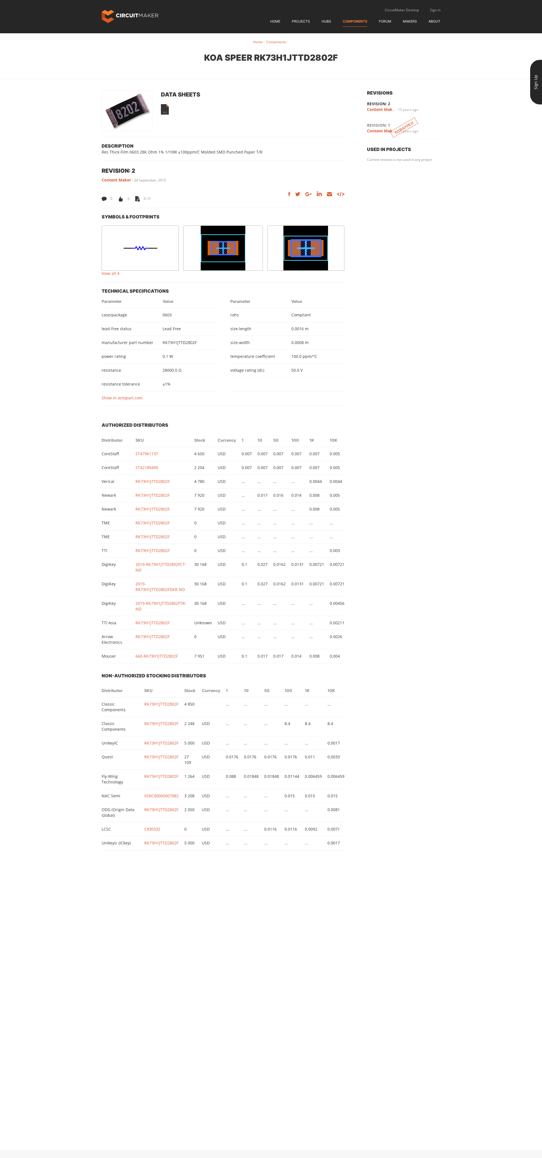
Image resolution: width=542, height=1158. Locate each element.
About (434, 21)
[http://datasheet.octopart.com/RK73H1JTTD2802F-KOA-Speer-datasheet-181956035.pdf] (165, 109)
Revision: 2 (378, 103)
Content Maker (116, 180)
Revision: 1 (378, 125)
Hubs (326, 21)
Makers (410, 21)
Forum (385, 21)
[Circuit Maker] (130, 16)
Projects (301, 21)
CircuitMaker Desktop (402, 10)
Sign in (435, 10)
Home (275, 21)
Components (355, 21)
